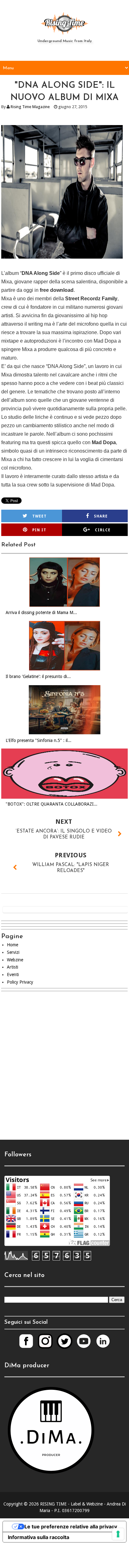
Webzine (15, 959)
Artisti (12, 967)
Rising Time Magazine (30, 106)
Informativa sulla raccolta (38, 1537)
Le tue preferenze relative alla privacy (70, 1526)
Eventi (13, 974)
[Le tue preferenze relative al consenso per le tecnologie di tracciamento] (118, 1534)
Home (12, 944)
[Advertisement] (64, 1070)
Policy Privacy (20, 982)
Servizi (13, 952)
